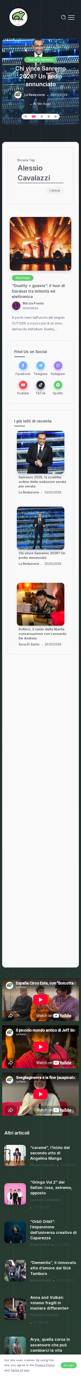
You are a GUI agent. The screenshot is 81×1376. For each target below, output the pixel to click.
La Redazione (34, 95)
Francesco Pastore (44, 1315)
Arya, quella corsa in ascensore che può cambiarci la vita (50, 1344)
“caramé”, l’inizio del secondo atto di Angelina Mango (50, 1153)
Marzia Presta (33, 303)
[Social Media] (23, 368)
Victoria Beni (40, 1244)
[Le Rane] (18, 17)
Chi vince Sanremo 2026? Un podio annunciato (40, 76)
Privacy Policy (45, 1365)
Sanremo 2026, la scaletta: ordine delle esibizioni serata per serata (42, 633)
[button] (26, 116)
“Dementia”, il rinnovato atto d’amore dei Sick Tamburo (53, 1268)
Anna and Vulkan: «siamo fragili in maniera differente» (49, 1302)
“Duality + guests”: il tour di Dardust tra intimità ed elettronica (38, 291)
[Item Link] (40, 244)
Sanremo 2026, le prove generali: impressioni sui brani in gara (39, 481)
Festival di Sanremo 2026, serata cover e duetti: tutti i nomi (40, 557)
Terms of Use (20, 1370)
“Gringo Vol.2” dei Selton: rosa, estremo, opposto (51, 1187)
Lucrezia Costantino (45, 1200)
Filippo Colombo (42, 1165)
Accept (69, 1365)
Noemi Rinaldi (40, 1280)
